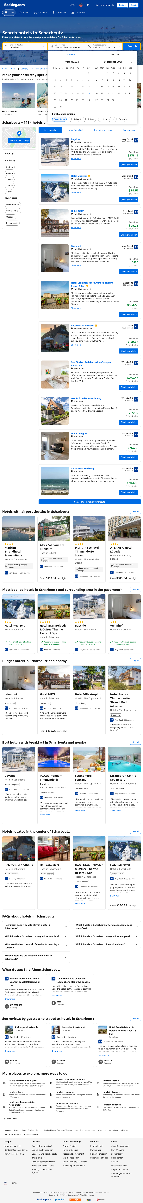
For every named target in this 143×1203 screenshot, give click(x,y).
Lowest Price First (75, 130)
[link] (19, 167)
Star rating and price (103, 130)
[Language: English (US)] (81, 5)
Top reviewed (129, 130)
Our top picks (50, 130)
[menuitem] (9, 13)
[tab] (71, 54)
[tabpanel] (92, 91)
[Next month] (131, 61)
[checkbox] (88, 73)
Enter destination (16, 45)
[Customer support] (88, 5)
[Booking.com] (14, 5)
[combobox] (25, 47)
